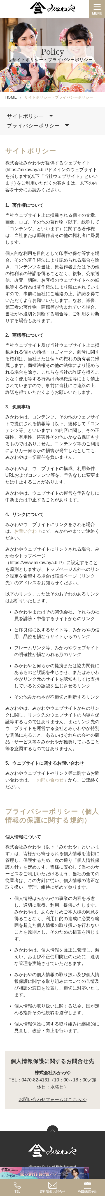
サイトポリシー (25, 116)
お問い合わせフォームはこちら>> (53, 1099)
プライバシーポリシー (33, 125)
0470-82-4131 (36, 1080)
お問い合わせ (27, 531)
